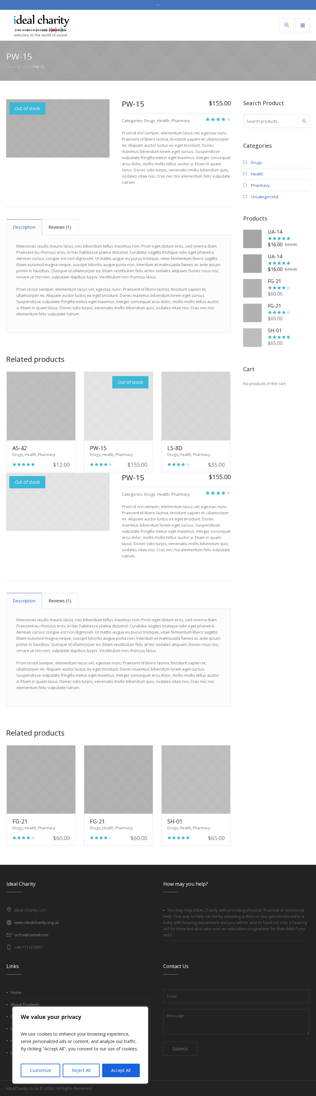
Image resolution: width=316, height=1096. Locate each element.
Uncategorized (264, 196)
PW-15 (98, 448)
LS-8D (174, 448)
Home (11, 67)
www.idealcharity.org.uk (36, 922)
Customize (40, 1070)
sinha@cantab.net (31, 935)
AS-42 (19, 448)
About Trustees (24, 1004)
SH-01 (174, 821)
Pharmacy (180, 120)
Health (163, 120)
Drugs (25, 67)
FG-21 (19, 821)
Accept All (121, 1070)
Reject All (81, 1070)
